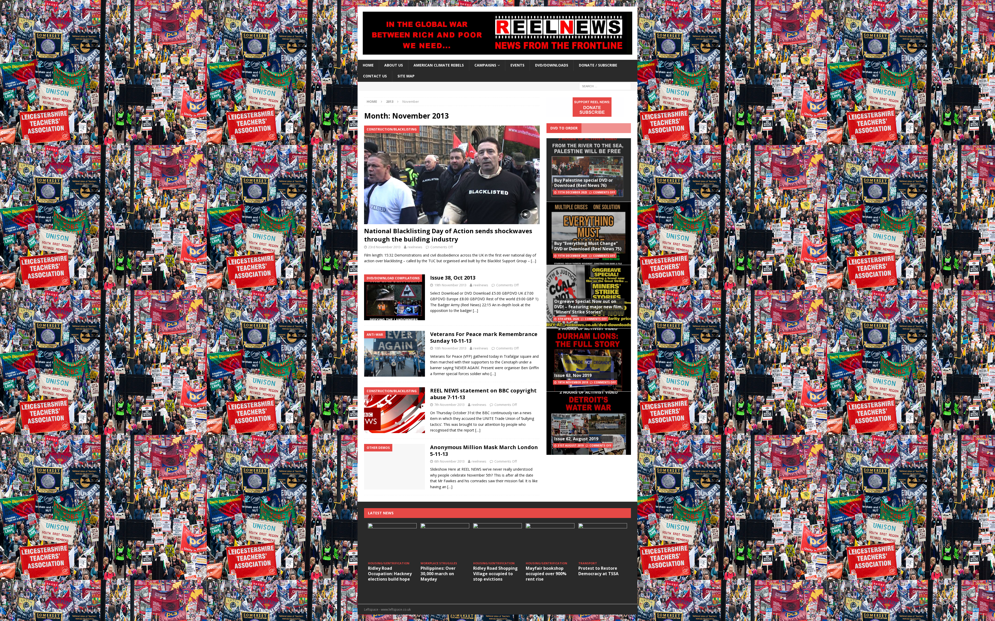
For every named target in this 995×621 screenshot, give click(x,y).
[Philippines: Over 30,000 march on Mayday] (445, 541)
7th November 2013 (449, 404)
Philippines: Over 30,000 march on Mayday (438, 573)
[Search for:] (605, 85)
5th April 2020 (568, 319)
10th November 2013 (450, 348)
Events (517, 65)
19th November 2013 (450, 285)
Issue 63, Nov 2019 (573, 375)
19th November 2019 (573, 382)
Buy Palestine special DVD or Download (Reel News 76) (583, 182)
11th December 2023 (572, 192)
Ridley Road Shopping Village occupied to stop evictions (495, 573)
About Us (393, 65)
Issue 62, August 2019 (576, 439)
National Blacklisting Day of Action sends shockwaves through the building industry (448, 235)
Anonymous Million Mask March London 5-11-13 (484, 450)
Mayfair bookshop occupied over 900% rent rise (546, 573)
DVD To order (564, 128)
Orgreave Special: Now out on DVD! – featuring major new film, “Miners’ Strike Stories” (588, 306)
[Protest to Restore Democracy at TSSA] (602, 541)
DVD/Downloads (551, 65)
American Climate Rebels (439, 65)
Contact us (375, 76)
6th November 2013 (449, 461)
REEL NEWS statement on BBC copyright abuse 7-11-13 (483, 394)
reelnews (415, 247)
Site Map (406, 76)
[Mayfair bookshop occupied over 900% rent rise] (550, 541)
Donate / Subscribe (598, 65)
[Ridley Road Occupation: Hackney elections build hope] (392, 541)
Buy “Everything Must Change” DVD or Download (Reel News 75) (587, 246)
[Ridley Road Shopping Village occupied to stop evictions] (497, 541)
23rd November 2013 (384, 247)
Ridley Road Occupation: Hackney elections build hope (390, 573)
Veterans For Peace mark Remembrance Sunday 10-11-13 (483, 337)
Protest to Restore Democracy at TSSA (598, 570)
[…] (533, 260)
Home (368, 65)
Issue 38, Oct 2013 (452, 277)
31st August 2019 (571, 445)
